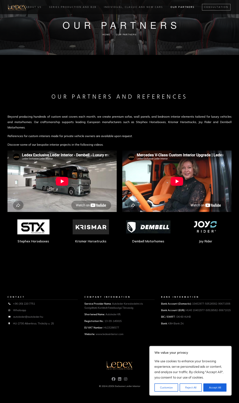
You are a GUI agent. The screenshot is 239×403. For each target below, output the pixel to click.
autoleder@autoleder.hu (28, 316)
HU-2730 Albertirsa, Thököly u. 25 (33, 323)
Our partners (182, 7)
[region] (190, 371)
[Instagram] (126, 380)
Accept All (215, 387)
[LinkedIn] (120, 380)
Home (106, 34)
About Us (34, 7)
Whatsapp (19, 310)
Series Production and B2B (73, 7)
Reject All (190, 387)
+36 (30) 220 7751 (24, 303)
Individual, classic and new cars (133, 7)
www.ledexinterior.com (109, 334)
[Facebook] (113, 380)
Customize (166, 387)
